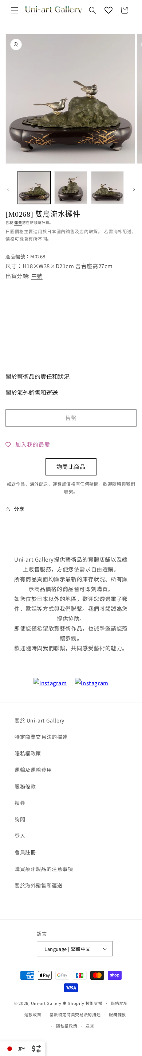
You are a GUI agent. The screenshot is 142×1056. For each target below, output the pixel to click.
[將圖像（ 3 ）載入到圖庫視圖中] (107, 187)
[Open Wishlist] (108, 10)
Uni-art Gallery (46, 1003)
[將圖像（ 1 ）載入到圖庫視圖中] (34, 187)
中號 (37, 276)
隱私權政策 (28, 753)
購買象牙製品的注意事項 (44, 868)
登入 (20, 835)
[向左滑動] (8, 189)
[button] (15, 10)
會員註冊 (25, 852)
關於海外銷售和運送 (31, 392)
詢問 (20, 819)
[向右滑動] (134, 189)
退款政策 (33, 1014)
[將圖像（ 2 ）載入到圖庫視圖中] (70, 187)
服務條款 (25, 786)
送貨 (90, 1026)
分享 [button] (19, 508)
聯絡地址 (119, 1003)
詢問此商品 (71, 466)
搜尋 (20, 802)
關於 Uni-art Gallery (39, 720)
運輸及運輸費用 (33, 769)
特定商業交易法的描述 (41, 736)
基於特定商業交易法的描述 (75, 1014)
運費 (18, 222)
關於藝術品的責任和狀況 (37, 376)
